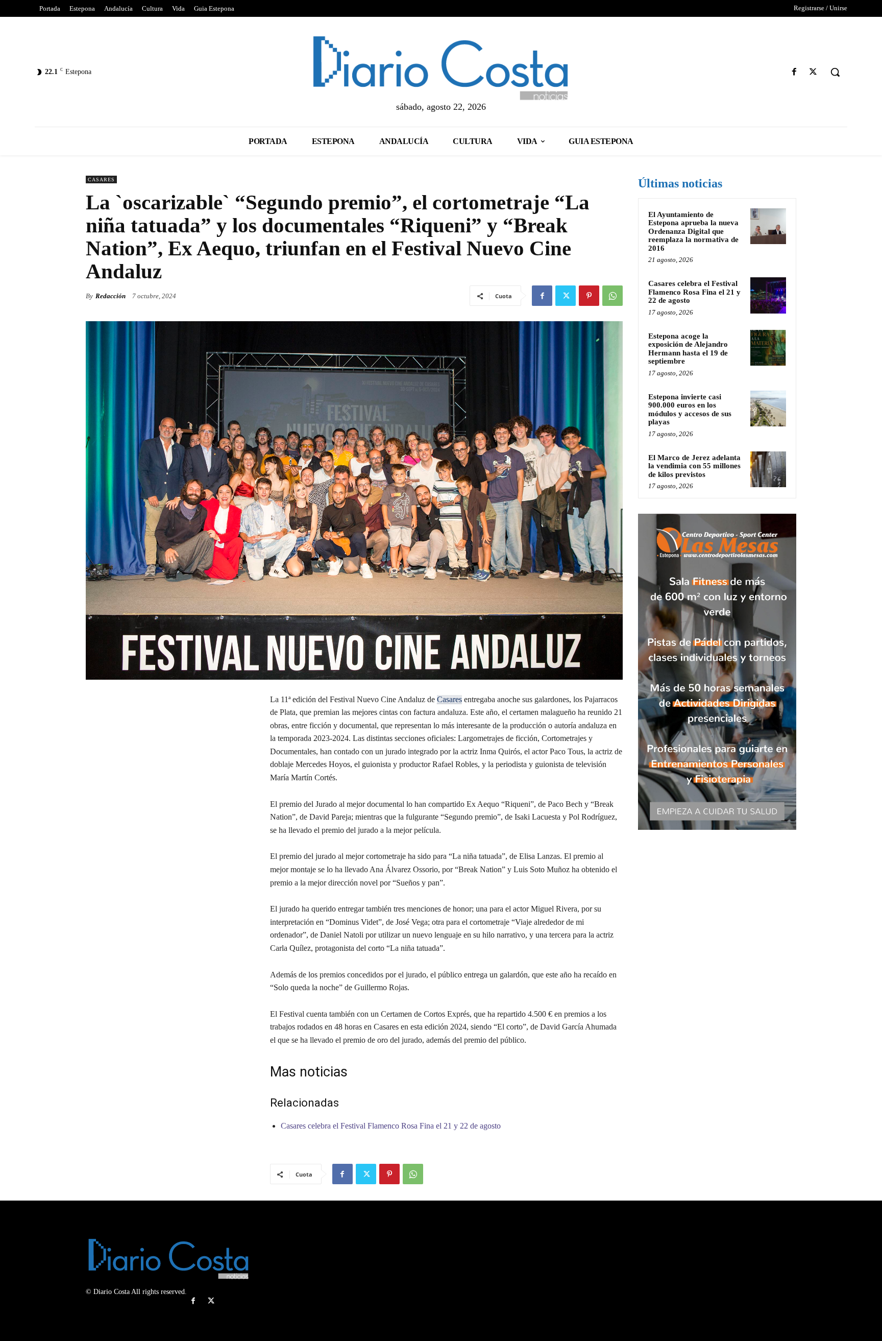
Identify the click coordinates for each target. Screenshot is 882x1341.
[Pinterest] (589, 295)
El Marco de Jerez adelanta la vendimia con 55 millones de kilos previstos (694, 465)
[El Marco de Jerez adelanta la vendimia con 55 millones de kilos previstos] (768, 469)
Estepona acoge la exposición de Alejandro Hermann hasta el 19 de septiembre (688, 349)
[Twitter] (813, 72)
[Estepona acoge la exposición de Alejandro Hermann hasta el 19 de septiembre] (768, 348)
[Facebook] (794, 72)
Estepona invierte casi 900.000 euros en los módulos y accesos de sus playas (689, 409)
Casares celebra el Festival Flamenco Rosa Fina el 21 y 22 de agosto (391, 1125)
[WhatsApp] (612, 295)
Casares (101, 179)
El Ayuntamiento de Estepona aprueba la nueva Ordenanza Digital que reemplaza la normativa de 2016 (693, 231)
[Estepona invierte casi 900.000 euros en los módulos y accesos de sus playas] (768, 408)
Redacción (110, 296)
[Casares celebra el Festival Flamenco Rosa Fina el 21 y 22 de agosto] (768, 295)
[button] (835, 72)
